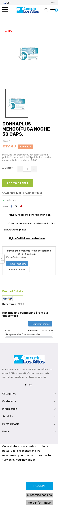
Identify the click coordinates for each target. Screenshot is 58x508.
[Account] (53, 2)
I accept (39, 486)
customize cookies (39, 495)
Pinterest (21, 206)
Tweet (16, 206)
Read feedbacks (17, 263)
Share (11, 206)
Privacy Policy (16, 215)
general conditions (39, 215)
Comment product (17, 269)
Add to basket (18, 183)
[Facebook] (26, 385)
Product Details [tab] (12, 291)
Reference (9, 304)
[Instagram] (31, 385)
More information (39, 502)
